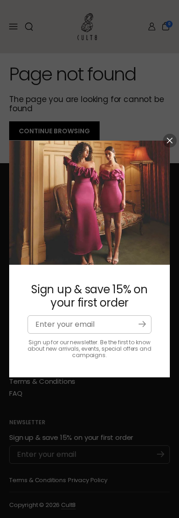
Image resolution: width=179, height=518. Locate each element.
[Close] (170, 141)
